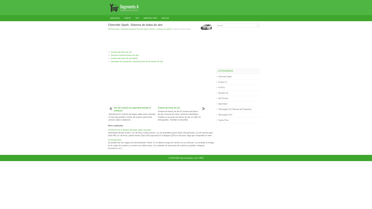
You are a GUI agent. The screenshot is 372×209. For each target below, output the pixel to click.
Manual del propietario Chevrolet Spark (134, 29)
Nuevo (128, 18)
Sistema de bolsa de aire (121, 52)
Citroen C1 (222, 82)
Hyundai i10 (223, 93)
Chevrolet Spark (113, 29)
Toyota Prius (223, 120)
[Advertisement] (161, 40)
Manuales (115, 18)
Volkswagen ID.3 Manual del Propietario (235, 109)
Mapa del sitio (150, 18)
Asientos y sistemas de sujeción (160, 29)
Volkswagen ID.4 (225, 115)
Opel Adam (222, 104)
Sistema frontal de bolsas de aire (125, 55)
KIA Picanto (223, 98)
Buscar (165, 18)
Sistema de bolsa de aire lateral (124, 58)
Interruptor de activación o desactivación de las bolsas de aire (137, 61)
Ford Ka (221, 87)
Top (137, 18)
